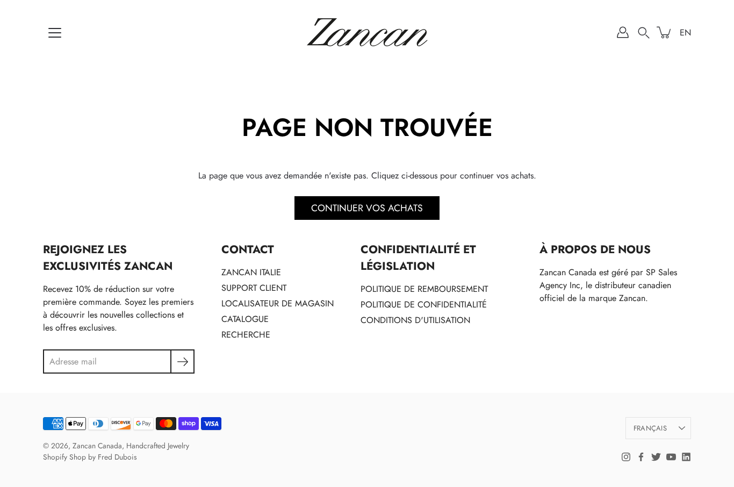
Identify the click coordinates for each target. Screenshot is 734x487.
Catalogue (245, 319)
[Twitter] (656, 457)
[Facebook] (641, 457)
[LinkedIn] (686, 457)
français (650, 428)
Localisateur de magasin (277, 303)
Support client (253, 288)
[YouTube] (671, 457)
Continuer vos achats (367, 208)
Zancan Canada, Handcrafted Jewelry (131, 445)
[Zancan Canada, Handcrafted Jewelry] (367, 32)
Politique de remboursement (424, 289)
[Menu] (55, 33)
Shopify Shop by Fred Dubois (90, 457)
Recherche (245, 334)
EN (685, 32)
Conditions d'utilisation (415, 320)
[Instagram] (626, 457)
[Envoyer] (182, 361)
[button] (644, 32)
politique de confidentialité (424, 304)
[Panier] (664, 32)
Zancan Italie (251, 272)
